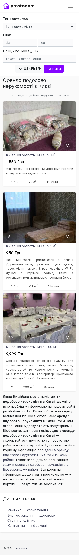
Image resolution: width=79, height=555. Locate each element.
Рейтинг (27, 510)
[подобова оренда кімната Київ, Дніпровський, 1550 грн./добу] (39, 126)
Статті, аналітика (20, 520)
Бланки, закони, (30, 515)
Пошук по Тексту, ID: (20, 51)
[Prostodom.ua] (7, 95)
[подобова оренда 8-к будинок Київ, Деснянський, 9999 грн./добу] (39, 318)
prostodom (21, 548)
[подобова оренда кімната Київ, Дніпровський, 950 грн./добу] (39, 217)
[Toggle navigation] (70, 6)
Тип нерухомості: (17, 19)
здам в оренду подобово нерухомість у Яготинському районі (36, 455)
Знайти (55, 68)
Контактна (27, 526)
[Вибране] (68, 145)
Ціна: (7, 35)
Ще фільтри (32, 68)
